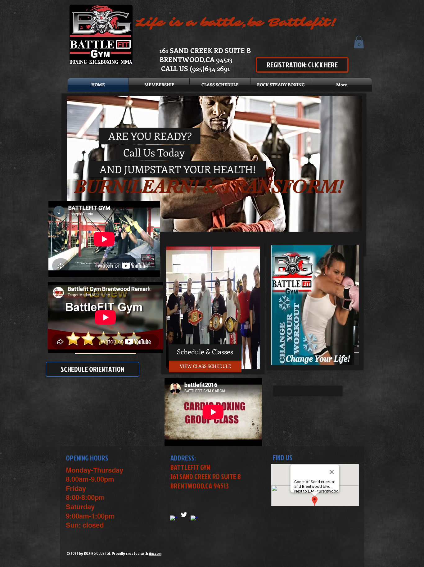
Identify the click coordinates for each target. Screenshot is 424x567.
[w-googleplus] (173, 519)
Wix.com (155, 553)
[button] (359, 42)
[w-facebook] (194, 519)
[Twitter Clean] (183, 514)
